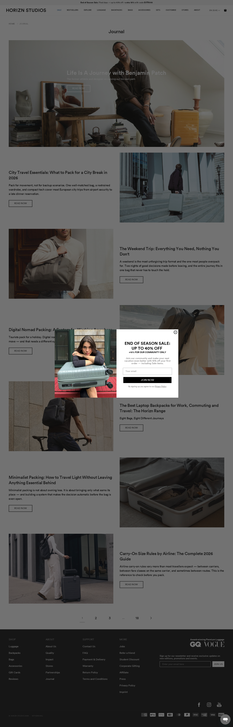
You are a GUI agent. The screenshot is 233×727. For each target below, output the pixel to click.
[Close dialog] (175, 332)
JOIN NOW (147, 380)
